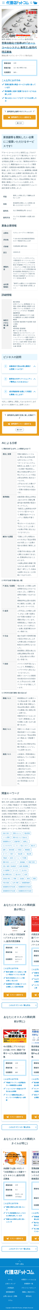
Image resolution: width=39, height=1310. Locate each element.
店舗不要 (17, 841)
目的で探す (6, 833)
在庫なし (25, 841)
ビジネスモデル (7, 845)
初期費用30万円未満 (24, 887)
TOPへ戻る (19, 1264)
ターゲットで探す (8, 854)
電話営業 (27, 833)
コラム (10, 1300)
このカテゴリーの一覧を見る (19, 1005)
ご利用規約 (10, 1288)
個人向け (18, 874)
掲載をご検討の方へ (28, 1292)
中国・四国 (6, 883)
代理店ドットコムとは (28, 1279)
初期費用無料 (26, 883)
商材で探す (31, 862)
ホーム (10, 1279)
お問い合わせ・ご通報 (10, 1296)
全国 (25, 874)
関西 (34, 878)
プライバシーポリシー (28, 1288)
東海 (28, 878)
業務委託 (27, 850)
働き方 (33, 845)
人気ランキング (10, 1283)
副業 (4, 850)
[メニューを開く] (3, 2)
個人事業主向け (7, 874)
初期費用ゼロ (7, 841)
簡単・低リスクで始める (20, 837)
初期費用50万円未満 (9, 891)
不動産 (5, 858)
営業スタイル (17, 833)
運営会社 (29, 1296)
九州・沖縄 (15, 883)
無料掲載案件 (10, 1292)
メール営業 (6, 837)
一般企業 (19, 854)
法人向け (24, 870)
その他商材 (6, 870)
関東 (15, 878)
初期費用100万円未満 (24, 891)
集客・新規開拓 (23, 866)
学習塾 (24, 858)
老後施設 (22, 862)
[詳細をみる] (14, 924)
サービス (15, 870)
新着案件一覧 (28, 1283)
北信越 (22, 878)
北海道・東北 (6, 878)
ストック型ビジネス (22, 845)
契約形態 (11, 850)
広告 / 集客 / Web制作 (9, 866)
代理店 (20, 850)
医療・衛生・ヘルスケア (9, 862)
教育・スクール (14, 858)
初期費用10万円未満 (9, 887)
